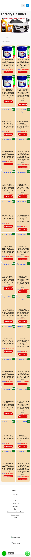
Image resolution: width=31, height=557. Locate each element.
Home (15, 495)
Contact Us (15, 503)
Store (15, 497)
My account (15, 506)
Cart (15, 509)
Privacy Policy (15, 515)
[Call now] (4, 553)
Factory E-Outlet (13, 14)
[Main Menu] (27, 5)
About (15, 500)
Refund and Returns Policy (15, 512)
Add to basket (8, 72)
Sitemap (15, 517)
